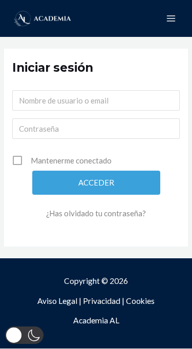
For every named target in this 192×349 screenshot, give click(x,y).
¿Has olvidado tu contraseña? (96, 213)
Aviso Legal (57, 300)
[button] (24, 335)
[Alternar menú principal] (171, 18)
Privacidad (101, 300)
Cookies (140, 300)
